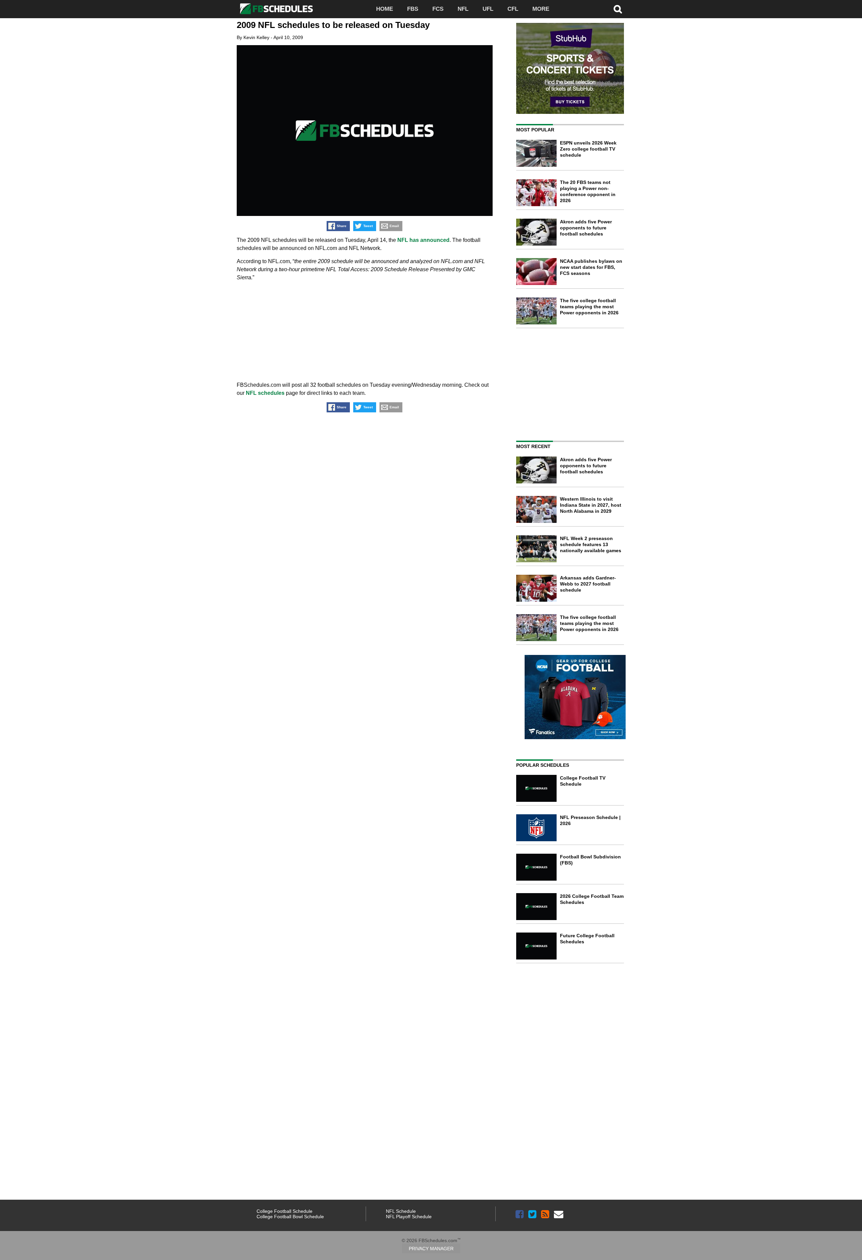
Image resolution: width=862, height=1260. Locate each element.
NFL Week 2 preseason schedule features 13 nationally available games (590, 544)
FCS (437, 9)
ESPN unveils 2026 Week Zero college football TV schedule (588, 149)
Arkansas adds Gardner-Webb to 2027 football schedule (588, 584)
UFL (488, 9)
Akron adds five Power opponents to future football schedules (586, 228)
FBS (412, 9)
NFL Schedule (401, 1211)
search (618, 9)
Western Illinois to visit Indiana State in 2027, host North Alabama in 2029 (590, 505)
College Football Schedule (284, 1211)
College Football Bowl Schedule (290, 1216)
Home (384, 9)
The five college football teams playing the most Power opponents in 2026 (589, 306)
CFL (512, 9)
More (540, 9)
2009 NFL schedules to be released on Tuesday (333, 25)
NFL (463, 9)
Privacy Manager (431, 1248)
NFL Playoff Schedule (409, 1216)
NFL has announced (423, 240)
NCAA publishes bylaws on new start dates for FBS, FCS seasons (591, 267)
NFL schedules (265, 393)
